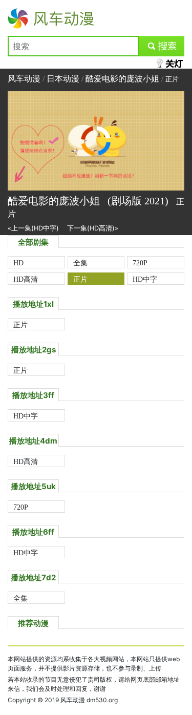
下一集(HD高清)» (92, 228)
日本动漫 (63, 78)
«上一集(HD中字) (33, 228)
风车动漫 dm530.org (89, 700)
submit (161, 46)
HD (18, 263)
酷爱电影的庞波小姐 (122, 78)
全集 (80, 263)
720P (140, 263)
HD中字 (145, 279)
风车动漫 (24, 18)
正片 (80, 279)
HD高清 (25, 279)
